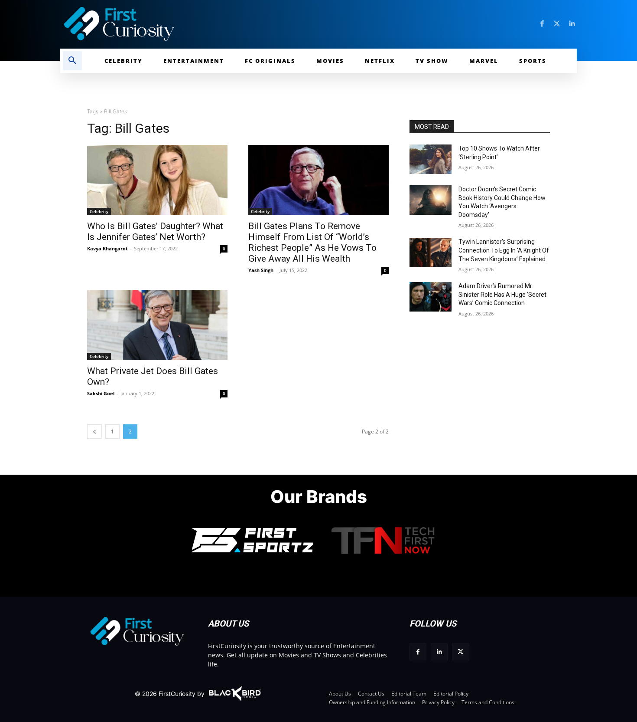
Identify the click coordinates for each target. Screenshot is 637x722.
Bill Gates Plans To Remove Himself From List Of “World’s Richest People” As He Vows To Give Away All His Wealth (312, 242)
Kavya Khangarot (107, 248)
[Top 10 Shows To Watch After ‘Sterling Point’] (431, 159)
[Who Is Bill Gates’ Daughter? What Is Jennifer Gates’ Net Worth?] (157, 180)
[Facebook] (542, 24)
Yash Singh (260, 270)
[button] (72, 60)
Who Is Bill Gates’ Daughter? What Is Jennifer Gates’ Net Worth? (155, 231)
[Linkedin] (571, 24)
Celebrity (99, 211)
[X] (460, 651)
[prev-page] (94, 431)
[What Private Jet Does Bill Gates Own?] (157, 325)
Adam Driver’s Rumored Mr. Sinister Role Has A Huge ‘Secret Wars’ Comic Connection (502, 294)
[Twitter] (557, 24)
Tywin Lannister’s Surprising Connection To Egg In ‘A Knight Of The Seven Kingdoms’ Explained (503, 250)
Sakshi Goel (100, 393)
